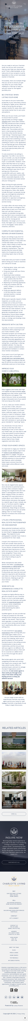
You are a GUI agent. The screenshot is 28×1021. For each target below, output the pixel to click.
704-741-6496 (14, 927)
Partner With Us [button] (14, 862)
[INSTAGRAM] (10, 997)
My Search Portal (14, 960)
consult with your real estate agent (13, 358)
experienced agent (15, 602)
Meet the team (14, 947)
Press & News (14, 952)
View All (14, 814)
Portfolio (14, 912)
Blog (14, 950)
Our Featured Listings (14, 893)
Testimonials (14, 958)
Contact (4, 703)
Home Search (14, 896)
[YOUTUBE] (18, 997)
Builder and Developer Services (14, 910)
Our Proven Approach (14, 902)
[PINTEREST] (22, 997)
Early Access (14, 895)
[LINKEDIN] (14, 997)
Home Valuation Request (14, 904)
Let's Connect (14, 918)
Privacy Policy (21, 1013)
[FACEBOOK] (5, 997)
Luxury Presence (18, 1005)
